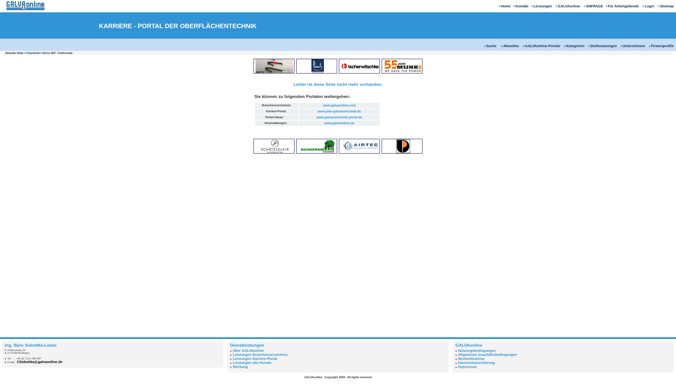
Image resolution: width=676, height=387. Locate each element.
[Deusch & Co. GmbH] (317, 66)
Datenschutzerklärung (476, 363)
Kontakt (521, 6)
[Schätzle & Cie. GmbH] (275, 146)
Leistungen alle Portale (252, 363)
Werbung (240, 367)
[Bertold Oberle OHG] (275, 66)
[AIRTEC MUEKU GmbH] (360, 146)
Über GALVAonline (248, 351)
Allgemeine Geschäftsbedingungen (487, 355)
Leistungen (542, 6)
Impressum (467, 367)
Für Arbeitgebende (623, 6)
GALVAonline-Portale (542, 46)
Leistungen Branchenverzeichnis (260, 355)
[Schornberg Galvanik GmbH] (317, 146)
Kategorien (575, 46)
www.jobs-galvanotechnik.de (339, 111)
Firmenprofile (662, 46)
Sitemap (667, 6)
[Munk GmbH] (403, 66)
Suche (491, 46)
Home (506, 6)
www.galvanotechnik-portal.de (339, 117)
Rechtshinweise (471, 359)
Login (649, 6)
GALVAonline (569, 6)
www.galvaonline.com (339, 105)
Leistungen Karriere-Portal (255, 359)
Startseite (33, 53)
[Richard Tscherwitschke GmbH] (360, 66)
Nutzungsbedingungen (477, 351)
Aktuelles (511, 46)
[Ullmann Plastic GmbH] (403, 146)
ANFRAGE (594, 6)
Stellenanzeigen (603, 46)
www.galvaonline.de (339, 123)
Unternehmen (634, 46)
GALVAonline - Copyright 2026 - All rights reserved (338, 377)
